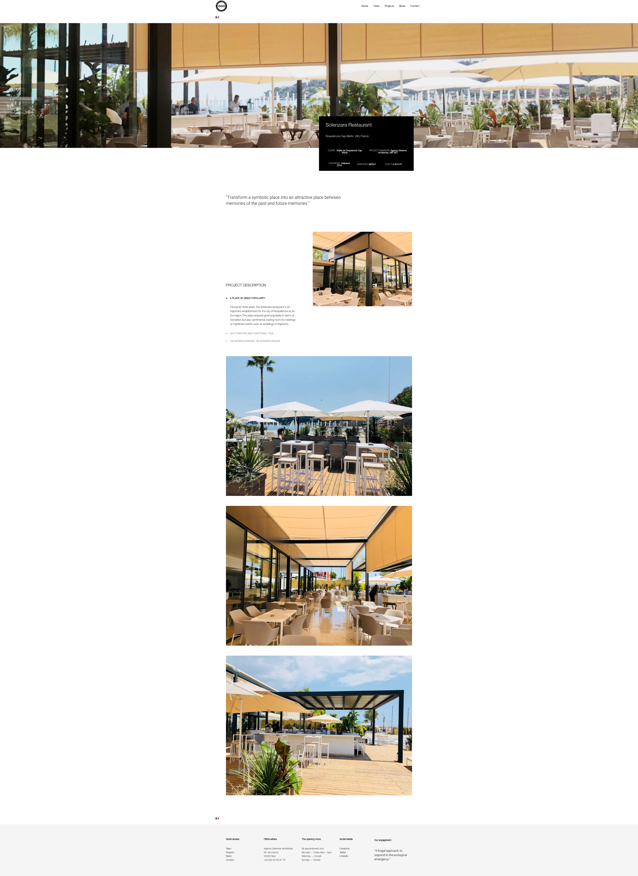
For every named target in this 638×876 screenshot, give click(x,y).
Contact (415, 6)
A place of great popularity (248, 298)
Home (364, 6)
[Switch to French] (217, 17)
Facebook (345, 849)
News (402, 6)
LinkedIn (344, 856)
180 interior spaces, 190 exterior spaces (255, 341)
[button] (262, 298)
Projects (389, 6)
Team (376, 6)
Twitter (343, 853)
